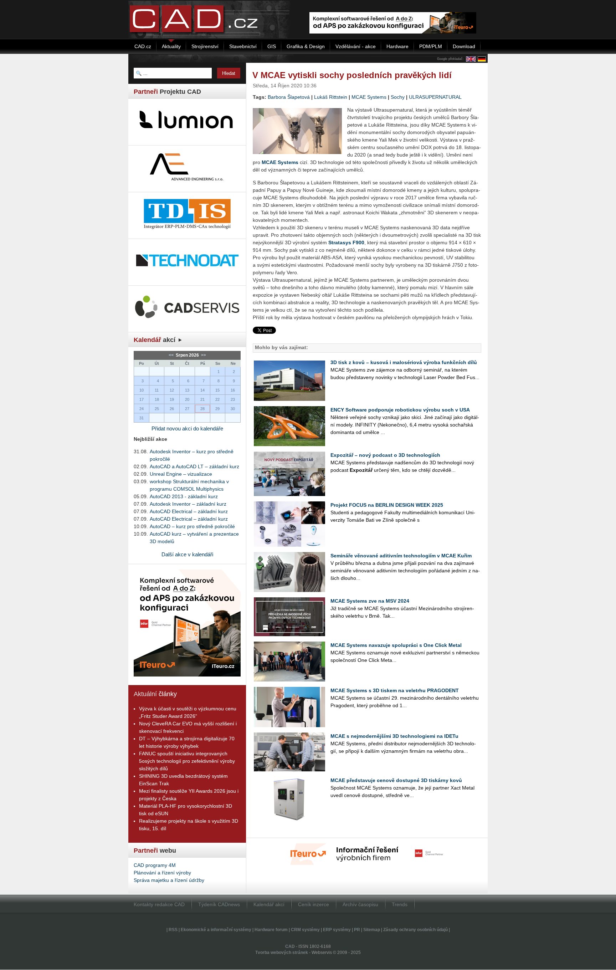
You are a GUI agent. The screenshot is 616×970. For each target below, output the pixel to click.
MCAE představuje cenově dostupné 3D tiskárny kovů (396, 780)
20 (187, 399)
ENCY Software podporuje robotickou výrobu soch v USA (400, 410)
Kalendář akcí (268, 904)
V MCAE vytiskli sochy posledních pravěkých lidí (352, 75)
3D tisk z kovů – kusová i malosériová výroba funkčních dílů (403, 362)
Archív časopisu (360, 904)
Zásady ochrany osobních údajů (415, 929)
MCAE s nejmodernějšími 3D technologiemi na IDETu (394, 736)
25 (157, 409)
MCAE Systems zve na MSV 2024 (369, 601)
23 (233, 399)
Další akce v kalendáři (187, 554)
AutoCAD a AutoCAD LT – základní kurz (194, 466)
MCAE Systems (368, 97)
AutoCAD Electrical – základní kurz (189, 511)
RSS (173, 929)
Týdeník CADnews (219, 904)
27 (187, 409)
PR (357, 929)
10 (141, 390)
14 (202, 390)
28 (202, 409)
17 (141, 399)
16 (233, 390)
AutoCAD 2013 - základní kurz (184, 496)
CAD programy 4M (155, 865)
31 (141, 418)
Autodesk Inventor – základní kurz (188, 504)
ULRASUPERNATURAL (435, 97)
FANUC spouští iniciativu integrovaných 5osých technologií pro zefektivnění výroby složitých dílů (187, 761)
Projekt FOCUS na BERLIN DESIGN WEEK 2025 (386, 505)
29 (217, 409)
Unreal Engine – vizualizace (181, 474)
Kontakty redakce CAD (159, 904)
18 (157, 399)
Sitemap (371, 929)
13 (187, 390)
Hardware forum (271, 929)
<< (172, 355)
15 (217, 390)
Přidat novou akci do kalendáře (187, 428)
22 (217, 399)
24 (141, 409)
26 (172, 409)
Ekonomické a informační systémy (216, 929)
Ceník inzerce (313, 904)
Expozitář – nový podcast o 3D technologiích (385, 455)
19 (172, 399)
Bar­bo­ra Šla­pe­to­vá (289, 97)
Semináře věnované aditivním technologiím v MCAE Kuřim (401, 555)
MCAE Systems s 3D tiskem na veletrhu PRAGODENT (394, 690)
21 (202, 399)
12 (172, 390)
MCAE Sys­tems (280, 162)
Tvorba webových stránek (281, 952)
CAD (290, 946)
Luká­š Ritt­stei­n (330, 97)
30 (233, 409)
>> (203, 355)
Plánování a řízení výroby (162, 872)
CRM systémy (305, 929)
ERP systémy (337, 929)
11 (157, 390)
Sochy (398, 97)
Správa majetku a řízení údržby (169, 880)
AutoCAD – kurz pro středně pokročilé (192, 526)
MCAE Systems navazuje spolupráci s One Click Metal (396, 645)
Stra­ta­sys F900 (346, 242)
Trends (399, 904)
